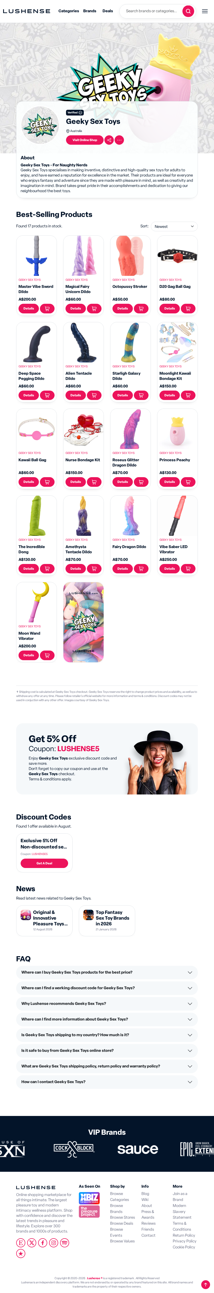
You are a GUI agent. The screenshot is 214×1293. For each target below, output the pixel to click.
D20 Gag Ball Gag (175, 287)
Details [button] (28, 308)
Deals (108, 11)
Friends (147, 1229)
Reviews (148, 1223)
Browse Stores (122, 1217)
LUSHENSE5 (40, 854)
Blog (145, 1194)
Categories (68, 11)
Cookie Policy (184, 1247)
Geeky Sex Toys (30, 279)
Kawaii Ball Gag (32, 460)
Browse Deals (121, 1223)
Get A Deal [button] (44, 863)
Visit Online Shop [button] (85, 140)
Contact (148, 1235)
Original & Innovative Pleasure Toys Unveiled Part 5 (50, 921)
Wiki (144, 1200)
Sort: (144, 226)
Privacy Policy (185, 1241)
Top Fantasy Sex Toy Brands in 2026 (112, 918)
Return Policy (184, 1235)
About (146, 1206)
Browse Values (122, 1241)
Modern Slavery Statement (182, 1212)
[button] (109, 140)
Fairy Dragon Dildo (129, 547)
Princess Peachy (174, 460)
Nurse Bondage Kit (83, 460)
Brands (89, 11)
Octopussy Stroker (129, 287)
